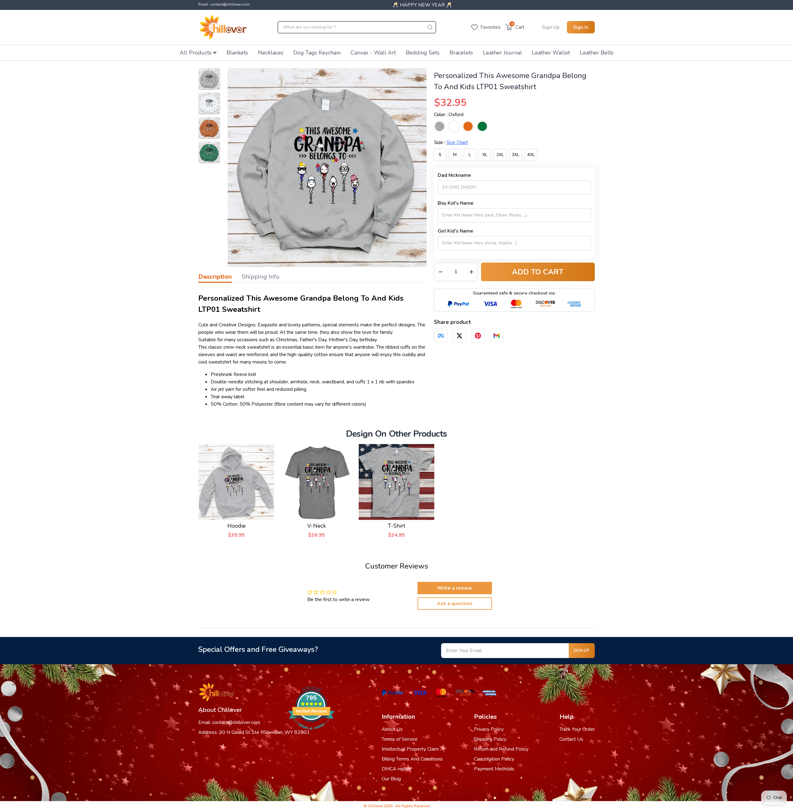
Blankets (237, 52)
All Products (196, 52)
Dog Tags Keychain (317, 52)
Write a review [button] (454, 588)
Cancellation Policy (494, 759)
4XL (531, 155)
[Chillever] (223, 27)
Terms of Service (400, 739)
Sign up (581, 650)
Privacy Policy (489, 729)
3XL (515, 155)
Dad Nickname (454, 175)
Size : (451, 142)
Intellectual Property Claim (410, 749)
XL (484, 155)
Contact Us (571, 739)
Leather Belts (597, 52)
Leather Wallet (551, 52)
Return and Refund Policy (501, 749)
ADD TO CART (537, 272)
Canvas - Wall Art (373, 52)
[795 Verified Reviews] (311, 733)
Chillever (376, 806)
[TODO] (441, 335)
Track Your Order (577, 729)
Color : (448, 114)
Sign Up (550, 27)
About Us (392, 729)
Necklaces (270, 52)
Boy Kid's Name (455, 203)
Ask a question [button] (454, 603)
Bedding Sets (423, 52)
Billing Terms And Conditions (412, 759)
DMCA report (396, 768)
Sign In (581, 27)
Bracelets (461, 52)
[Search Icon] (430, 27)
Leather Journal (502, 52)
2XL (500, 155)
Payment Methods (494, 768)
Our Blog (391, 778)
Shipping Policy (490, 739)
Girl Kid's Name (455, 231)
